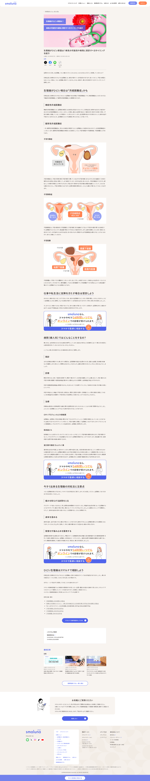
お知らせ (106, 3)
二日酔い (59, 747)
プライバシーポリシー (115, 737)
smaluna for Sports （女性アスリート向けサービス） (89, 746)
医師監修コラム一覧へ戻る (52, 11)
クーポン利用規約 (114, 740)
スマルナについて (72, 3)
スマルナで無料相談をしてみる (74, 620)
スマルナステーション (87, 737)
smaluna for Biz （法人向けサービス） (87, 742)
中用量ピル (59, 741)
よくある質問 (113, 3)
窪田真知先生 (50, 635)
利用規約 (112, 742)
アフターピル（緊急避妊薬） (63, 743)
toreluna (84, 740)
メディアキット (103, 735)
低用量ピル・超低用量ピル (63, 737)
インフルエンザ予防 (61, 750)
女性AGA (59, 754)
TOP (57, 731)
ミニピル (59, 739)
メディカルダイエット (62, 745)
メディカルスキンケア (62, 752)
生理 (45, 59)
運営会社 (112, 735)
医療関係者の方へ (60, 762)
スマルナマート (85, 735)
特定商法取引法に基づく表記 (117, 744)
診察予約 (132, 3)
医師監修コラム (98, 3)
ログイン (143, 3)
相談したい (90, 3)
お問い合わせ (121, 3)
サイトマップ (113, 747)
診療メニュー (82, 3)
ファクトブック (103, 737)
